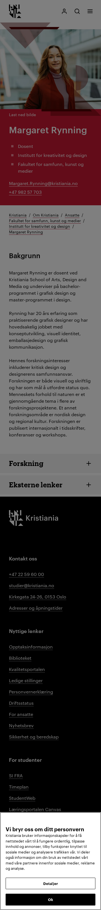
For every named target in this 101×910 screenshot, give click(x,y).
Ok (50, 899)
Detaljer (50, 883)
